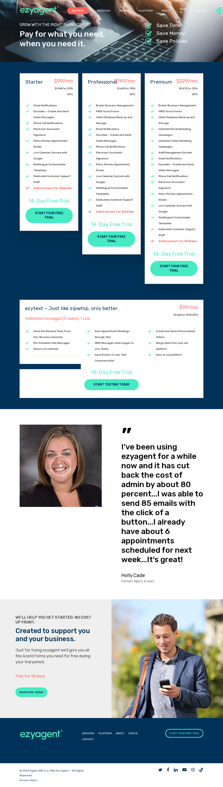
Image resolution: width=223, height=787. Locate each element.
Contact (88, 739)
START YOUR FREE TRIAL (184, 733)
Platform (105, 733)
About (120, 733)
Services (88, 733)
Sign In (133, 733)
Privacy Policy (28, 780)
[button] (49, 215)
